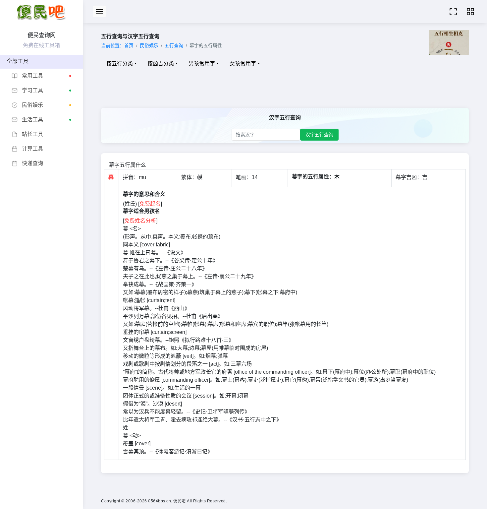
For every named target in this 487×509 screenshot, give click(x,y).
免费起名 (150, 204)
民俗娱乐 (149, 45)
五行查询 (174, 45)
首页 (129, 45)
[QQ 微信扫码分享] (470, 11)
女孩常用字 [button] (243, 63)
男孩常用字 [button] (202, 63)
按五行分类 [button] (119, 63)
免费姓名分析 (140, 220)
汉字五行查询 (319, 134)
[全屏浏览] (453, 11)
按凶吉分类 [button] (160, 63)
